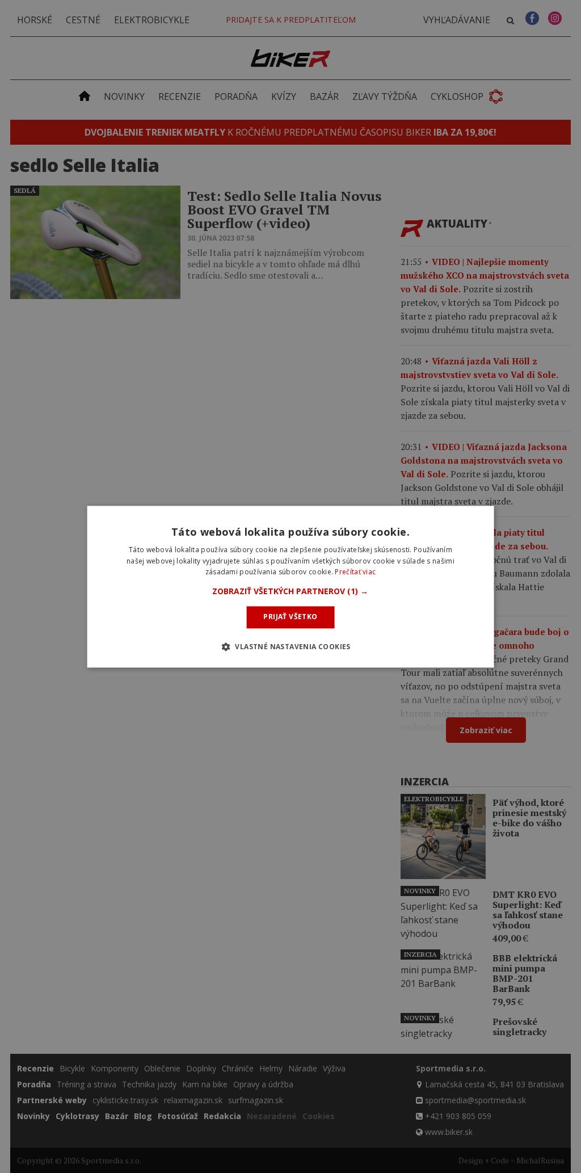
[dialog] (290, 586)
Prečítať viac (355, 572)
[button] (290, 592)
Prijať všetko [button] (290, 617)
